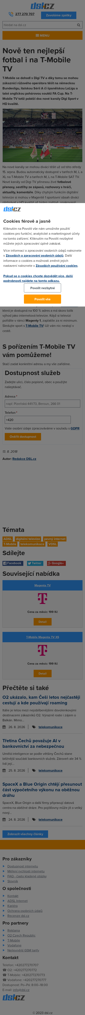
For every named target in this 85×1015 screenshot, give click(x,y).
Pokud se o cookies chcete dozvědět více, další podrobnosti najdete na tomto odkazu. (38, 278)
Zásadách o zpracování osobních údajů (34, 255)
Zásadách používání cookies (57, 265)
